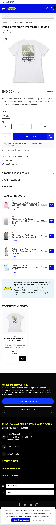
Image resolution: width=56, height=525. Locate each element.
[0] (52, 8)
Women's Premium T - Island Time (24, 22)
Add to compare (8, 150)
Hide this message (21, 520)
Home (4, 22)
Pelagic (5, 32)
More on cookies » (38, 520)
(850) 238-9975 (28, 292)
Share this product (24, 150)
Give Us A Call (28, 409)
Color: (5, 111)
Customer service (28, 401)
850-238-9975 (13, 446)
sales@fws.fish (13, 454)
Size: (5, 122)
